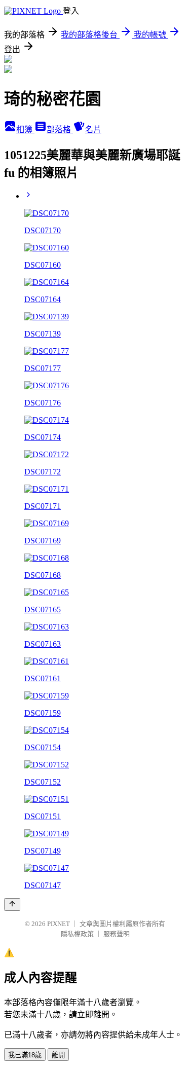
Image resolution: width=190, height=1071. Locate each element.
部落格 (60, 129)
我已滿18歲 (25, 1055)
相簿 (25, 129)
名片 (93, 129)
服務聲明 (116, 934)
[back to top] (12, 904)
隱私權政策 (77, 934)
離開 (58, 1055)
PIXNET (58, 924)
